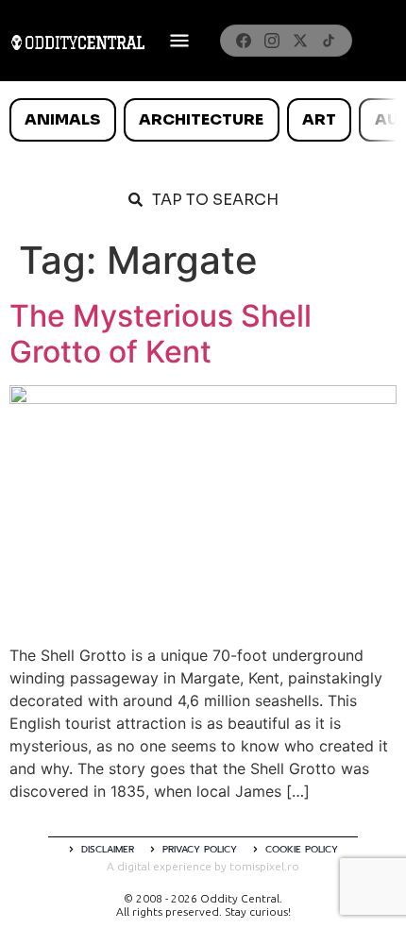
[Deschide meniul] (179, 40)
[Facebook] (243, 40)
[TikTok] (328, 40)
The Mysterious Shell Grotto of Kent (160, 333)
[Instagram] (271, 40)
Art (319, 119)
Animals (62, 119)
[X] (300, 40)
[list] (203, 119)
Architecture (201, 119)
